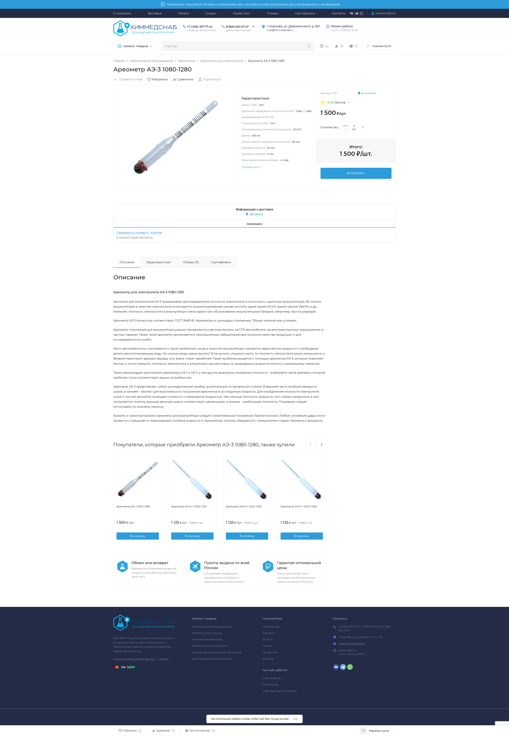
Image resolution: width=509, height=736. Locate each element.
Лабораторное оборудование (151, 60)
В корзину (137, 536)
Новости (268, 658)
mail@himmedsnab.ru (351, 643)
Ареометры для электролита (221, 60)
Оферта (163, 658)
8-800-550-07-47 (237, 26)
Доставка (268, 633)
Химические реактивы (207, 639)
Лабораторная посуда (207, 633)
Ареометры (186, 60)
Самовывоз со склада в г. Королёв (139, 232)
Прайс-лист (270, 652)
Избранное (160, 79)
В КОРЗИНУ (356, 173)
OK (295, 719)
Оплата (267, 639)
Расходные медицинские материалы (217, 652)
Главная (119, 60)
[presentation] (310, 444)
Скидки (267, 645)
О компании (270, 626)
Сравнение (185, 79)
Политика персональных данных (133, 658)
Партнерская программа (279, 690)
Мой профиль (271, 678)
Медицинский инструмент (210, 645)
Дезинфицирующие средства (212, 658)
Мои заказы (270, 684)
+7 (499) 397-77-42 (199, 26)
